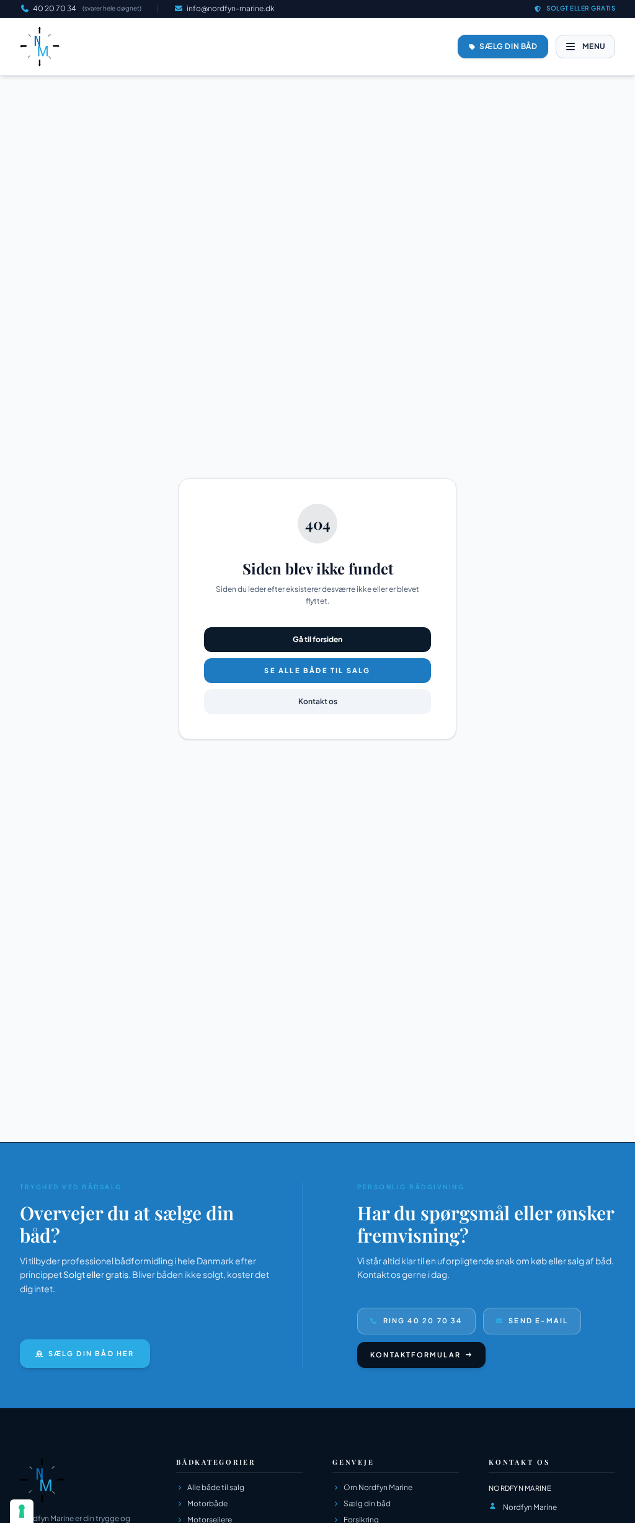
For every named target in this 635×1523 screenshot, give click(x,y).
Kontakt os (317, 701)
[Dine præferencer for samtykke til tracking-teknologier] (21, 1511)
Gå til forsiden (317, 639)
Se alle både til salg (317, 670)
